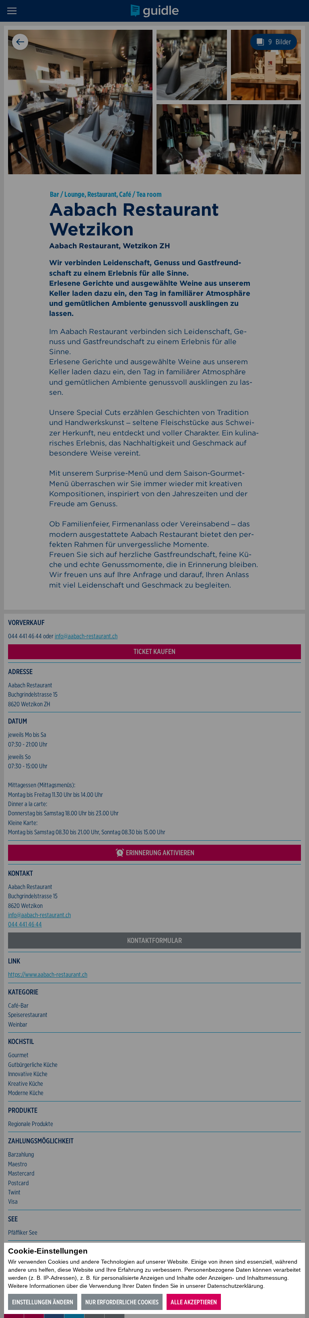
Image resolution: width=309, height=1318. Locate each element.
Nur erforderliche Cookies (122, 1302)
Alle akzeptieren (194, 1302)
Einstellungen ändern (42, 1302)
